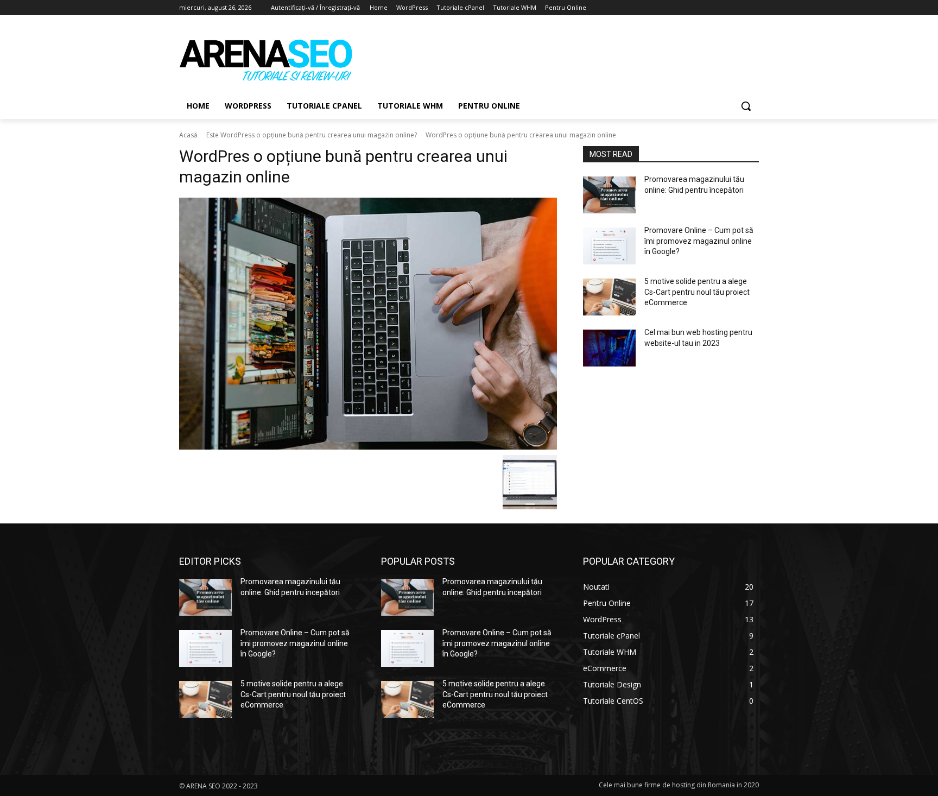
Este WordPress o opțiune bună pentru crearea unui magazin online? (311, 135)
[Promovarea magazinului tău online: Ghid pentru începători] (609, 194)
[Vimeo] (737, 8)
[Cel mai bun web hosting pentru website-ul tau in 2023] (609, 348)
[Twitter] (723, 8)
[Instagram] (707, 8)
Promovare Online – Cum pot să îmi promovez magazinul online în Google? (698, 241)
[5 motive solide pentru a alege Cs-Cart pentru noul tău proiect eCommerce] (609, 297)
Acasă (188, 135)
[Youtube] (752, 8)
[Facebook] (692, 8)
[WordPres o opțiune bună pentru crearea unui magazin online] (368, 324)
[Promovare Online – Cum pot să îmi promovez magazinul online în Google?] (609, 246)
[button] (746, 106)
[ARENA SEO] (266, 59)
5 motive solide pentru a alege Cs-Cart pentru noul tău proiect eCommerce (697, 292)
